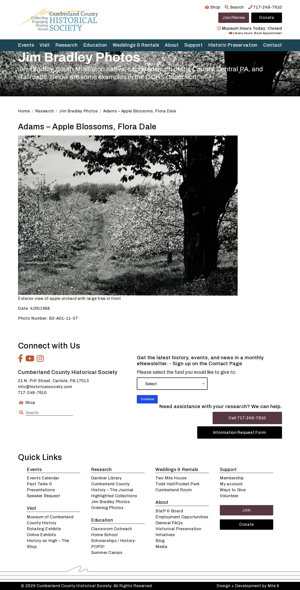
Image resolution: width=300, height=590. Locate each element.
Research (66, 45)
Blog (160, 541)
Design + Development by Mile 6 (248, 586)
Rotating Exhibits (44, 529)
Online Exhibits (41, 535)
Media (161, 546)
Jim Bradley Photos (110, 502)
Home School (104, 535)
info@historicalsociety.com (45, 387)
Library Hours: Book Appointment (257, 33)
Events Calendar (43, 478)
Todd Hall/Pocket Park (177, 484)
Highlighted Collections (114, 496)
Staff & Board (169, 511)
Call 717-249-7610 (247, 418)
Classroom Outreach (111, 529)
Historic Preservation (233, 45)
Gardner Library (106, 478)
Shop (214, 7)
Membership (232, 478)
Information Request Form (239, 432)
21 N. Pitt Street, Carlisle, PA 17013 (53, 381)
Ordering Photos (107, 508)
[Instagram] (40, 359)
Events (26, 45)
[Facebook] (20, 359)
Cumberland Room (173, 490)
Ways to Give (233, 490)
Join (246, 510)
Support (193, 45)
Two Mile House (171, 478)
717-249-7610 (267, 7)
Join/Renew (233, 17)
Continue (147, 399)
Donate (266, 17)
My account (231, 484)
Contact (272, 45)
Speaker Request (43, 496)
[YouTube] (30, 359)
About (172, 45)
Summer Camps (107, 552)
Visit (45, 45)
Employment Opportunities (181, 517)
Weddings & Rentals (136, 45)
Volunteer (229, 496)
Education (95, 45)
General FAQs (169, 523)
